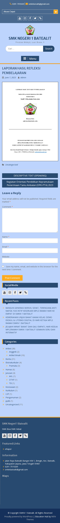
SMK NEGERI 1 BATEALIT (30, 38)
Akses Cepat (9, 11)
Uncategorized (11, 164)
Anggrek (12, 351)
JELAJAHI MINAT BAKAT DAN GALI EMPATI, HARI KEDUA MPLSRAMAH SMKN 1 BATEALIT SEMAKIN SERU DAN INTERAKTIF (32, 329)
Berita (8, 359)
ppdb (8, 401)
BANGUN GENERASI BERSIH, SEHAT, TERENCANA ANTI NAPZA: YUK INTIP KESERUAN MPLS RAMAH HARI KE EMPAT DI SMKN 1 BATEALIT (31, 311)
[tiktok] (40, 18)
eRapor (8, 449)
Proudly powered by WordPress (18, 516)
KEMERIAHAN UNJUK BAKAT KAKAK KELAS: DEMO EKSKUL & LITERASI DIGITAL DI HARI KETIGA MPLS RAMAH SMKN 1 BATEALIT (29, 320)
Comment (7, 206)
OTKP (11, 379)
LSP (7, 394)
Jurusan (9, 373)
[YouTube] (20, 18)
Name (5, 236)
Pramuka (13, 365)
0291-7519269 (18, 4)
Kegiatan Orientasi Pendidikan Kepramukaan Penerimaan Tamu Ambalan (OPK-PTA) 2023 (30, 183)
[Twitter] (35, 18)
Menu (32, 58)
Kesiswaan (10, 387)
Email (5, 246)
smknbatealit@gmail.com (39, 4)
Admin (23, 77)
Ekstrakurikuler (12, 362)
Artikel (8, 348)
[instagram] (25, 18)
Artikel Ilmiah (15, 355)
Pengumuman (12, 397)
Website (5, 256)
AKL (11, 376)
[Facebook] (30, 18)
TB (10, 383)
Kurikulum (10, 390)
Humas (9, 369)
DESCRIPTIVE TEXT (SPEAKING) (30, 175)
